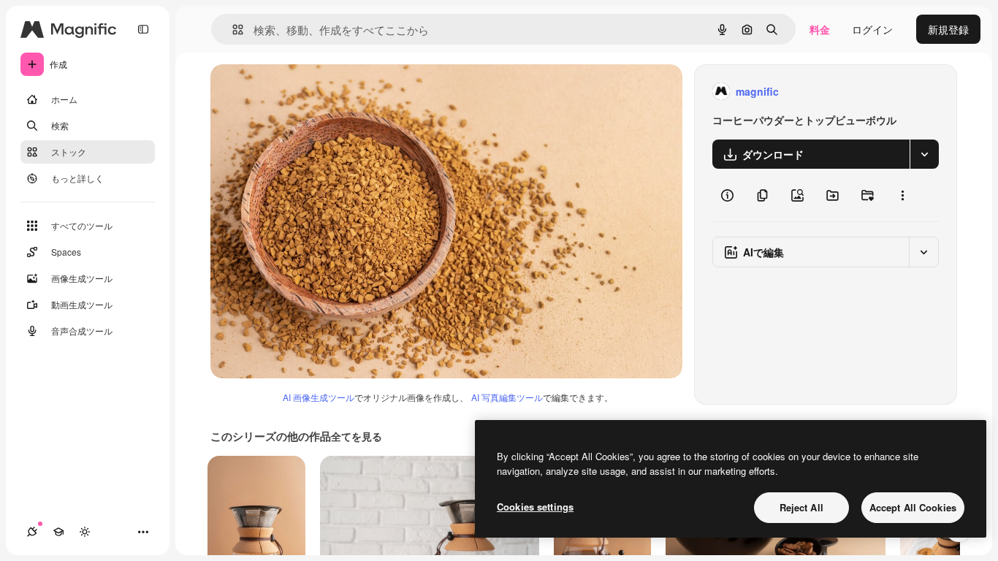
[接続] (32, 531)
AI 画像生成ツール (318, 397)
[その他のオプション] (902, 195)
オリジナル (310, 91)
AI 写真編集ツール (507, 397)
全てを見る (356, 436)
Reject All (801, 507)
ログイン (872, 29)
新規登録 (948, 29)
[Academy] (58, 531)
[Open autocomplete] (232, 29)
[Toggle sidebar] (143, 29)
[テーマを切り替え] (84, 531)
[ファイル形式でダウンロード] (924, 154)
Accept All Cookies (912, 507)
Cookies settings (535, 507)
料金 (820, 29)
